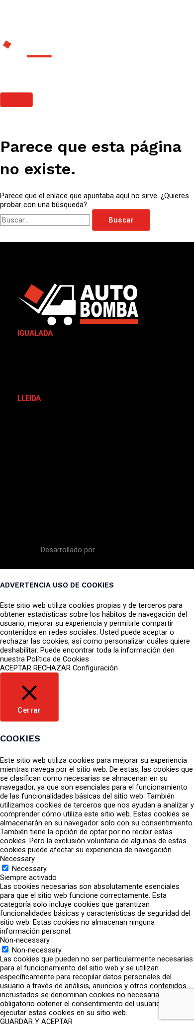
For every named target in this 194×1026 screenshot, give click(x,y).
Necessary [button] (17, 858)
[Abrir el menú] (23, 465)
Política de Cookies (58, 659)
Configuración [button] (95, 667)
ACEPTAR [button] (15, 667)
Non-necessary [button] (25, 940)
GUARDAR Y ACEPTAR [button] (36, 1021)
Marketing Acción (125, 549)
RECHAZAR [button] (52, 667)
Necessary (29, 868)
